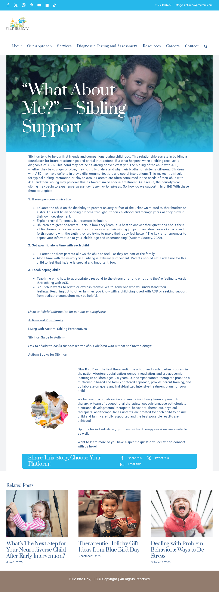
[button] (205, 46)
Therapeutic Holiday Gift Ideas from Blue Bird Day (108, 546)
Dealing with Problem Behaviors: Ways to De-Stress (178, 550)
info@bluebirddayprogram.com (194, 5)
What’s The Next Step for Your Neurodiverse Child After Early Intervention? (36, 550)
